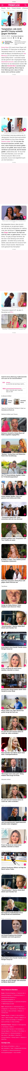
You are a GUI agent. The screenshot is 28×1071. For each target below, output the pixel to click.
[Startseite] (14, 5)
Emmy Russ (4, 47)
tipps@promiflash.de (7, 410)
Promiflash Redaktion (17, 36)
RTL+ (12, 312)
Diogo (6, 232)
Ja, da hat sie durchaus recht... (15, 384)
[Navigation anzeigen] (2, 5)
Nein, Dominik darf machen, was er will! (14, 390)
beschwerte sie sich (7, 62)
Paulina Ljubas (5, 141)
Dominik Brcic (11, 66)
